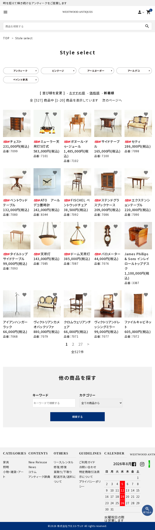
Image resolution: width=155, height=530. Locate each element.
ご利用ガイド (87, 462)
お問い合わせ (87, 467)
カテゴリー (87, 395)
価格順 (94, 92)
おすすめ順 (77, 92)
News (32, 467)
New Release (37, 462)
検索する (77, 417)
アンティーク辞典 (39, 477)
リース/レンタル (63, 462)
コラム (32, 472)
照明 (6, 467)
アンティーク (20, 70)
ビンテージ (58, 70)
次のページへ (112, 100)
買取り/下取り (63, 472)
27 (80, 344)
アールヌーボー (96, 70)
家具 (6, 462)
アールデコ (134, 70)
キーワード (40, 395)
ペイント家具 (20, 79)
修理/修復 (60, 467)
